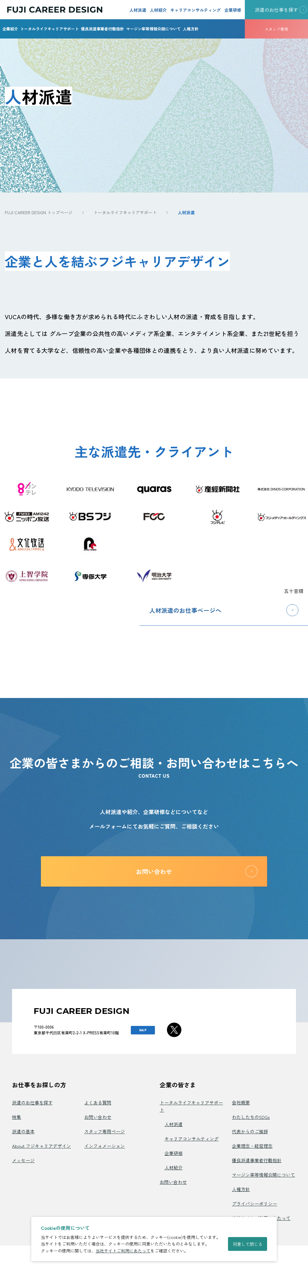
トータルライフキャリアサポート (49, 29)
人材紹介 (158, 10)
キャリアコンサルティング (195, 10)
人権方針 (191, 29)
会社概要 (241, 1102)
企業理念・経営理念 (252, 1146)
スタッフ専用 (276, 29)
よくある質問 (97, 1102)
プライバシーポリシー (254, 1203)
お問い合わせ (97, 1117)
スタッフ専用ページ (104, 1131)
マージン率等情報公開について (153, 29)
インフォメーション (104, 1146)
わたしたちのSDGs (251, 1117)
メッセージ (23, 1160)
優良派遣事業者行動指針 (102, 29)
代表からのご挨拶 (250, 1131)
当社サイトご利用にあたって (123, 1251)
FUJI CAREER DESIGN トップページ (38, 212)
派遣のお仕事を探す (32, 1102)
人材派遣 (137, 10)
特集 (16, 1117)
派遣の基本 (23, 1131)
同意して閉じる (247, 1244)
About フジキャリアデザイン (41, 1146)
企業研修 (232, 10)
